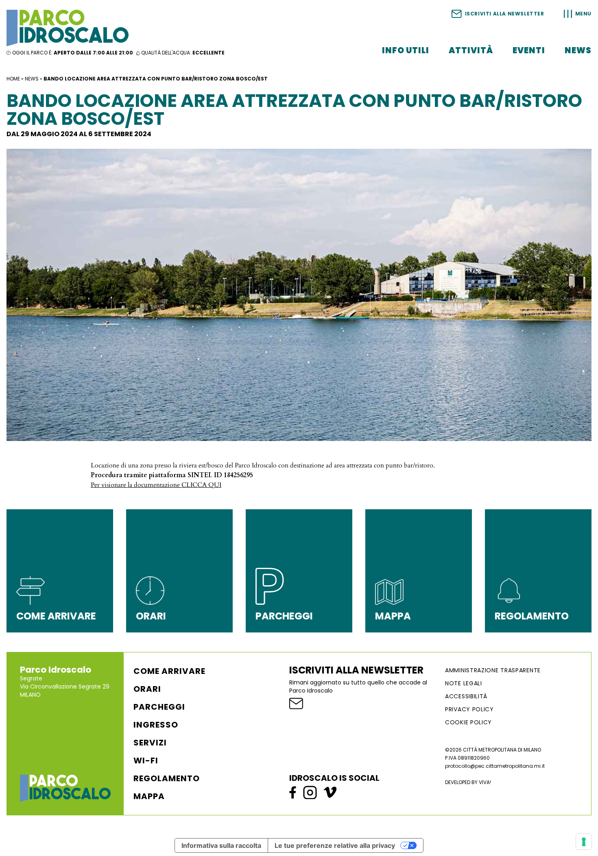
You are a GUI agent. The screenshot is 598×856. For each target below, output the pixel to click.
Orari (147, 689)
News (578, 50)
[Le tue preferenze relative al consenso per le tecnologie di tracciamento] (583, 841)
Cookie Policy (468, 722)
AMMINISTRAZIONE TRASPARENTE (493, 670)
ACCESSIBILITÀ (466, 696)
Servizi (150, 742)
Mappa (149, 796)
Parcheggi (159, 707)
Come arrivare (169, 671)
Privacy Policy (469, 709)
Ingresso (155, 724)
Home (13, 78)
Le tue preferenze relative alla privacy (335, 845)
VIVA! (485, 782)
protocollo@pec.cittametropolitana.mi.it (495, 766)
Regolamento (166, 778)
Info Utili (405, 50)
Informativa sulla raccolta (221, 845)
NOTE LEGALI (463, 683)
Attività (471, 50)
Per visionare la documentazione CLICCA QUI (156, 484)
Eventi (529, 50)
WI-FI (145, 760)
